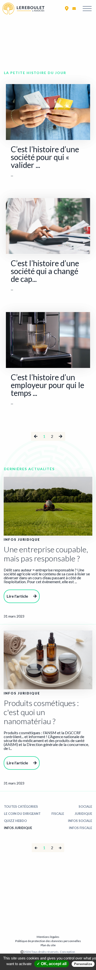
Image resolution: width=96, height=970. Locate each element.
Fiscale (57, 814)
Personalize (83, 964)
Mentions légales (48, 937)
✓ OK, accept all (51, 964)
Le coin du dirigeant (22, 814)
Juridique (83, 814)
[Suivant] (60, 436)
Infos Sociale (80, 821)
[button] (66, 8)
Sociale (85, 806)
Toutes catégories (21, 806)
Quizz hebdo (15, 821)
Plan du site (48, 945)
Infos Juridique (18, 828)
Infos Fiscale (80, 828)
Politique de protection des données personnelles (48, 941)
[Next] (60, 847)
